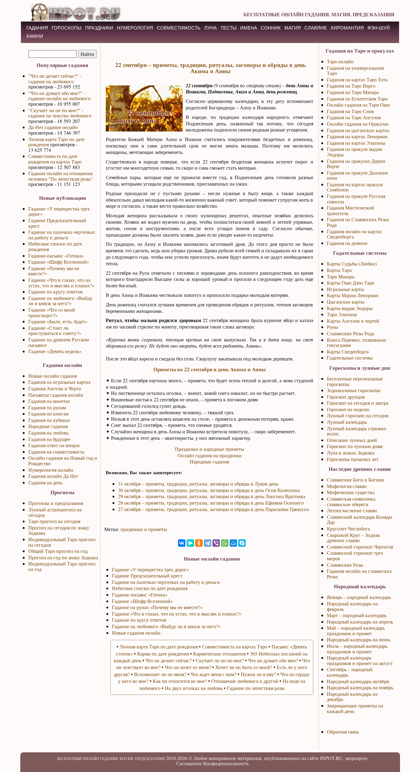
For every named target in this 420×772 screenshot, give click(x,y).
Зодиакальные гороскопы (353, 390)
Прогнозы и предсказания (55, 503)
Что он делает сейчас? (168, 660)
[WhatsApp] (224, 543)
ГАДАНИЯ (37, 27)
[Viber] (216, 543)
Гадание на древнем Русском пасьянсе (58, 342)
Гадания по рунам (47, 407)
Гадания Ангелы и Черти (54, 388)
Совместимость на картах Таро (234, 646)
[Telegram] (207, 543)
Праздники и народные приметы (209, 449)
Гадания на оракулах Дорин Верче (356, 164)
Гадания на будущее (49, 439)
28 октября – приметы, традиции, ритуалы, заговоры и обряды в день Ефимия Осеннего (211, 502)
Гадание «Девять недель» (54, 351)
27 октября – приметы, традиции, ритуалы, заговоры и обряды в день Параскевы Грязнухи (213, 509)
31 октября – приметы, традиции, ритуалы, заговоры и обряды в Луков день (198, 483)
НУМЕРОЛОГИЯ (135, 27)
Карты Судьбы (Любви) (352, 263)
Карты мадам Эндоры (350, 308)
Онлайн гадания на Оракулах (358, 123)
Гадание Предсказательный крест (57, 223)
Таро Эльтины (342, 314)
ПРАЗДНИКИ (99, 27)
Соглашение (189, 763)
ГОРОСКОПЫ (66, 27)
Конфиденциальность (226, 763)
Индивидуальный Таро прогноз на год (61, 566)
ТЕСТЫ (228, 27)
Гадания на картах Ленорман (357, 136)
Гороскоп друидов (346, 396)
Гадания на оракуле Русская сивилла (356, 199)
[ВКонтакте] (181, 543)
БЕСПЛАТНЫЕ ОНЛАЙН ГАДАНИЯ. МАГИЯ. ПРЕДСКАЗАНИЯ (319, 14)
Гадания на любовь (48, 432)
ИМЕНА (248, 27)
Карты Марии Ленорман (352, 295)
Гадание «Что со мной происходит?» (51, 312)
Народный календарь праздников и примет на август (360, 660)
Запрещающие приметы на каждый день (355, 708)
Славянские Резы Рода (350, 333)
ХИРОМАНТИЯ (347, 27)
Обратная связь (343, 731)
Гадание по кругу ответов (55, 291)
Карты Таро (339, 270)
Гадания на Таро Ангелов (354, 117)
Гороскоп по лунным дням (354, 446)
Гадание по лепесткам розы (256, 688)
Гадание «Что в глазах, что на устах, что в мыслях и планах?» (61, 283)
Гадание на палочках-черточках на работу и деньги (61, 235)
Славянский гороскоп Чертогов (360, 546)
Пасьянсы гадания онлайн (55, 395)
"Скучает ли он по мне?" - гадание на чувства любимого (59, 113)
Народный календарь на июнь (358, 639)
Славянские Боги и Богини (355, 479)
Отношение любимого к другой (244, 681)
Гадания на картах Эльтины (356, 143)
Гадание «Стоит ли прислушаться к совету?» (54, 331)
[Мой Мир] (233, 543)
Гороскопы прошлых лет (352, 459)
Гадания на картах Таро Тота (357, 79)
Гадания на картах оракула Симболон (355, 187)
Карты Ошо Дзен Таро (350, 282)
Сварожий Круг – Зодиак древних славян (353, 538)
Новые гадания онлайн (136, 632)
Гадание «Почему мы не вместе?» (53, 271)
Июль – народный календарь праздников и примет (357, 649)
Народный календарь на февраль (352, 606)
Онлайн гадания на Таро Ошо (358, 104)
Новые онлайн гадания (52, 375)
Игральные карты (345, 289)
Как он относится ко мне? (180, 681)
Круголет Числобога (348, 528)
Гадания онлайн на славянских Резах (359, 574)
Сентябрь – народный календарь (350, 672)
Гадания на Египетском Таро (357, 98)
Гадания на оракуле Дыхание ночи (357, 175)
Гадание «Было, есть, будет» (57, 321)
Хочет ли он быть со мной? (243, 667)
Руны (332, 327)
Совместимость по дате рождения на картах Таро (54, 159)
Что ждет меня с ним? (213, 674)
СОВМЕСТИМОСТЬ (178, 27)
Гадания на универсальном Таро (355, 71)
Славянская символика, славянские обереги (351, 501)
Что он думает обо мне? (273, 660)
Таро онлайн (340, 61)
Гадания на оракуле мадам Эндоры (354, 152)
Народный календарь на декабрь (352, 697)
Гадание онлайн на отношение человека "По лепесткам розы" (60, 176)
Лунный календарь (347, 422)
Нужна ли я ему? (258, 674)
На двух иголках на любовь (194, 688)
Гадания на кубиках (49, 420)
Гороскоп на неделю (348, 409)
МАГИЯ (292, 27)
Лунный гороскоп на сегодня (357, 415)
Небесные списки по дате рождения (55, 246)
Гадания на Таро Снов (350, 111)
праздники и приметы (144, 529)
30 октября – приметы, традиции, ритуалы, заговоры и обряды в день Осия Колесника (209, 490)
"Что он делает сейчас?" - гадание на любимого (54, 79)
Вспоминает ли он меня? (160, 674)
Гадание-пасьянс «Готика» (56, 255)
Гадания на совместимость (56, 451)
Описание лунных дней (352, 440)
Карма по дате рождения (163, 653)
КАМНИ (34, 36)
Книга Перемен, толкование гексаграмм (356, 343)
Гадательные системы (350, 357)
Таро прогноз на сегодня (54, 521)
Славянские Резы (345, 564)
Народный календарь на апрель (360, 621)
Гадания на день (45, 482)
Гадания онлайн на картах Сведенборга (354, 234)
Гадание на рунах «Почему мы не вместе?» (157, 607)
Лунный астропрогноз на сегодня (54, 512)
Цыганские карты (345, 301)
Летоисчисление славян (352, 510)
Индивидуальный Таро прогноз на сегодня (61, 542)
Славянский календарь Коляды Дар (359, 520)
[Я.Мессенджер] (190, 543)
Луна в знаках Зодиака (350, 452)
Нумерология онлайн (50, 470)
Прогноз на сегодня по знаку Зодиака (58, 530)
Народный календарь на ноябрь (360, 687)
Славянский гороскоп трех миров (355, 555)
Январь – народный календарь (359, 597)
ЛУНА (210, 27)
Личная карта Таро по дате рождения (56, 142)
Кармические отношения (219, 653)
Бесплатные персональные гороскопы (355, 381)
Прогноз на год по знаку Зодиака (63, 557)
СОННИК (271, 27)
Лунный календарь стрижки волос (356, 431)
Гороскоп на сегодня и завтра (357, 403)
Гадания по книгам (48, 413)
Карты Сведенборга (348, 351)
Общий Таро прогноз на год (58, 551)
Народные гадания (48, 426)
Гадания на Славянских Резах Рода (358, 222)
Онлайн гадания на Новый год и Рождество (62, 461)
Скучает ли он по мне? (220, 660)
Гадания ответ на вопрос (54, 445)
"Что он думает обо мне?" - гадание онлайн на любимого (59, 96)
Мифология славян (347, 486)
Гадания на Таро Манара (353, 92)
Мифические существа (350, 492)
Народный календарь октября (358, 681)
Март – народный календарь (356, 615)
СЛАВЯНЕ (315, 27)
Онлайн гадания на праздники (209, 455)
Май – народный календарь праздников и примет (356, 630)
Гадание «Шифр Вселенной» (58, 261)
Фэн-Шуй (378, 27)
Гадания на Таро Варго (351, 85)
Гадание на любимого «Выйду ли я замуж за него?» (60, 301)
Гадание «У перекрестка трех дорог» (59, 211)
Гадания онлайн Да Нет (53, 476)
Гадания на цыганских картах (358, 130)
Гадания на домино (347, 243)
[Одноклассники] (199, 543)
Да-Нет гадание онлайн (53, 127)
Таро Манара (340, 276)
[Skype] (242, 543)
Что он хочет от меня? (188, 667)
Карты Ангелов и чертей (353, 320)
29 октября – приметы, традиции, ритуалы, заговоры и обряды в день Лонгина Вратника (211, 496)
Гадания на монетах (49, 401)
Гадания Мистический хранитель (350, 210)
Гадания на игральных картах (59, 382)
